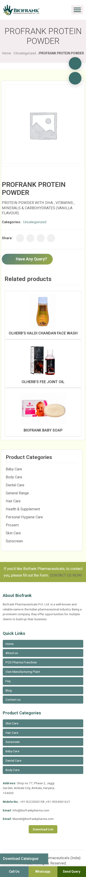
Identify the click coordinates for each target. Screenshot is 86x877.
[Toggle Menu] (77, 9)
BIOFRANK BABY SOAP (43, 430)
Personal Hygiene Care (24, 517)
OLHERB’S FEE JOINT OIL (43, 382)
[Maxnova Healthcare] (75, 78)
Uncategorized (25, 53)
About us (12, 653)
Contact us (13, 699)
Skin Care (13, 533)
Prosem (12, 525)
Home (6, 53)
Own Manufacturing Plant (23, 671)
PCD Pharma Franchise (21, 662)
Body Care (14, 477)
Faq (8, 681)
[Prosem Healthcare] (75, 63)
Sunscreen (14, 541)
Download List (43, 829)
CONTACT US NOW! (66, 575)
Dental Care (15, 485)
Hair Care (13, 501)
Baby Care (14, 469)
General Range (17, 493)
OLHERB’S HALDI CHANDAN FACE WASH (43, 333)
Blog (9, 690)
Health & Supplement (23, 509)
